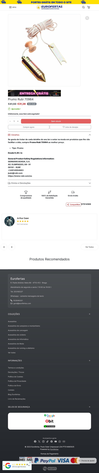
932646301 (18, 300)
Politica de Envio (14, 385)
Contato (11, 390)
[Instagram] (43, 441)
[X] (39, 441)
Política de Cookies (15, 377)
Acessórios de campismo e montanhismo (24, 326)
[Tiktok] (47, 441)
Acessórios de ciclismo (17, 335)
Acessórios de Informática (18, 339)
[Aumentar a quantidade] (18, 121)
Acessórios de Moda (16, 344)
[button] (12, 7)
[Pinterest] (52, 441)
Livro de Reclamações (16, 399)
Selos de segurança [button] (19, 407)
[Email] (64, 441)
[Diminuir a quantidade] (10, 121)
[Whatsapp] (60, 441)
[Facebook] (35, 441)
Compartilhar (75, 204)
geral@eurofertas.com (22, 303)
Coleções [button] (14, 314)
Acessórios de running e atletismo (21, 348)
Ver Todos (89, 247)
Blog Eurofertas (14, 394)
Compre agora (28, 127)
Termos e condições (16, 368)
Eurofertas (54, 449)
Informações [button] (15, 360)
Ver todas (11, 353)
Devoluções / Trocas (16, 372)
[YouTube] (56, 441)
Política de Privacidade (17, 381)
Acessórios (12, 321)
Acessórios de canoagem (18, 330)
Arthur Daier (23, 218)
